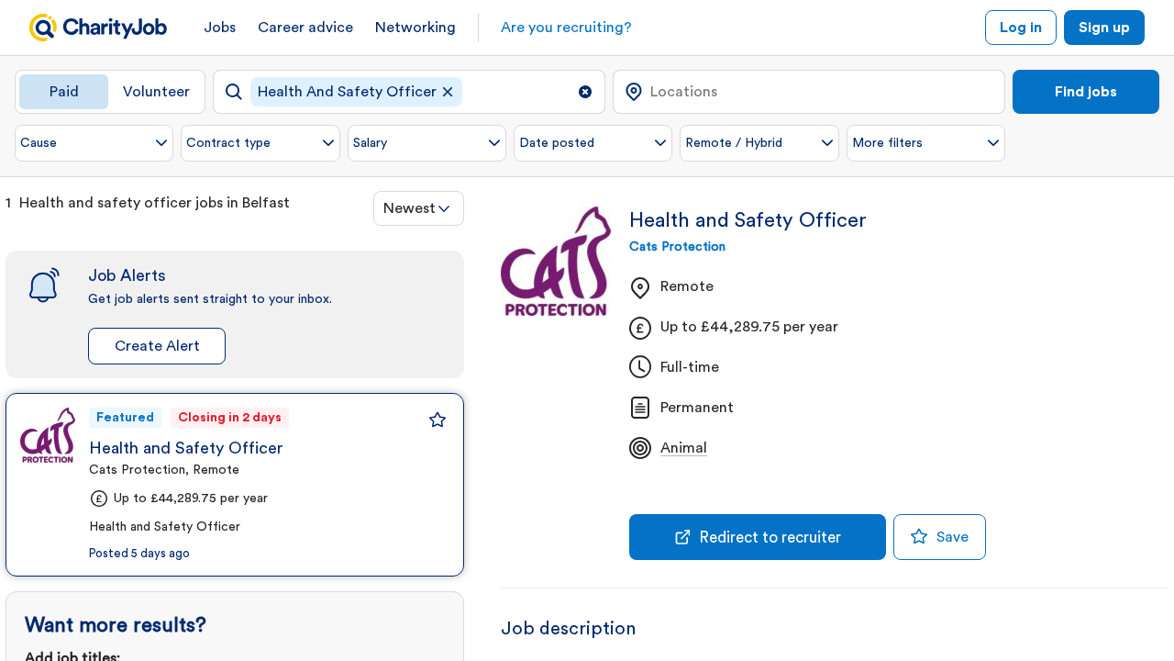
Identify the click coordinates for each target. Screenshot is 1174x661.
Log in (1021, 27)
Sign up (1104, 27)
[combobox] (418, 208)
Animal (683, 448)
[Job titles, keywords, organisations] (409, 92)
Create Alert (157, 346)
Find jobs (1086, 91)
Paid (64, 91)
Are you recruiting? (566, 27)
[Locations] (809, 92)
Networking (415, 27)
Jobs (220, 27)
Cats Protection (677, 247)
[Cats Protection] (47, 435)
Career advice (305, 27)
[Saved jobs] (437, 419)
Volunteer (156, 91)
